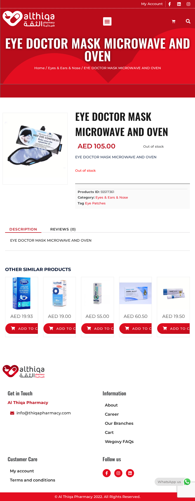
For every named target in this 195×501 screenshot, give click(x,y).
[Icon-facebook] (170, 4)
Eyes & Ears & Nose (64, 68)
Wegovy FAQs (119, 441)
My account (22, 471)
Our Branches (119, 423)
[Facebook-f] (107, 473)
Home (39, 68)
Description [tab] (23, 229)
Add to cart (31, 328)
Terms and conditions (32, 480)
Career (112, 414)
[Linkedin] (179, 4)
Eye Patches (95, 203)
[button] (107, 21)
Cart (109, 432)
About (111, 405)
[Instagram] (188, 4)
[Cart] (174, 21)
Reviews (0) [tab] (63, 229)
